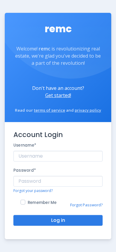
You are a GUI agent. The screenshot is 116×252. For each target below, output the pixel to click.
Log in (58, 220)
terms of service (49, 110)
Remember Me (42, 202)
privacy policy (88, 110)
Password (24, 170)
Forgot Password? (86, 205)
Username (24, 145)
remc (58, 29)
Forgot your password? (33, 190)
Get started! (58, 95)
